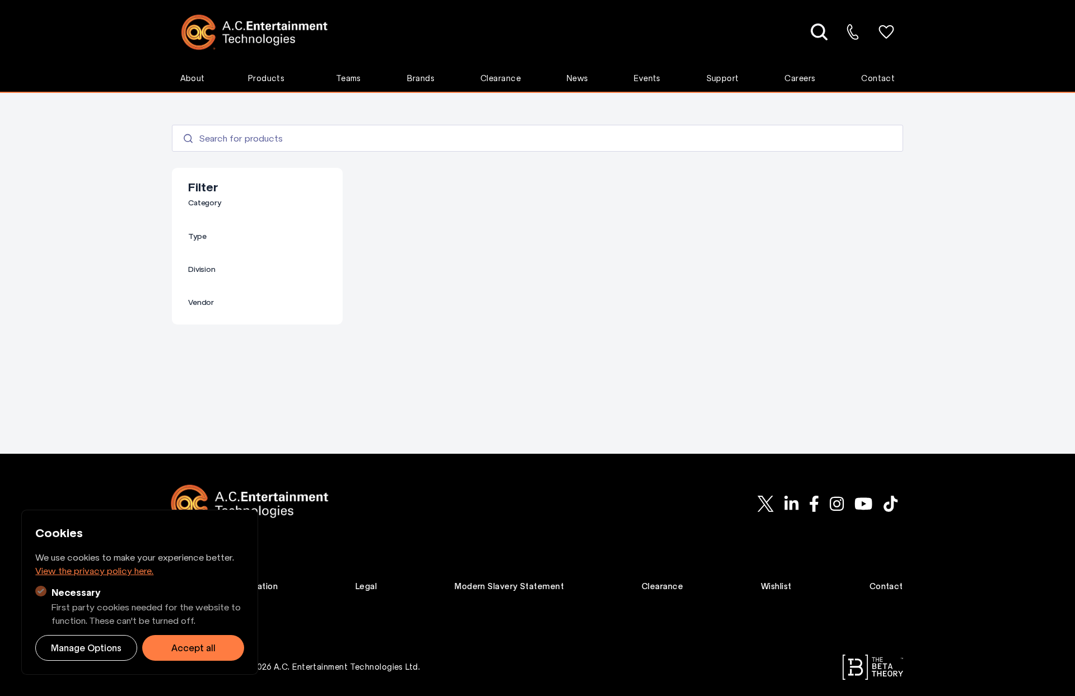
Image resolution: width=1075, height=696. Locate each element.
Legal (366, 586)
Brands (421, 78)
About (192, 78)
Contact (878, 78)
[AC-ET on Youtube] (863, 503)
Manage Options (86, 647)
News (577, 78)
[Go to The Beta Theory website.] (873, 667)
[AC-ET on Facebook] (813, 503)
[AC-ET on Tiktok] (890, 503)
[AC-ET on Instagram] (836, 503)
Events (647, 78)
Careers (799, 78)
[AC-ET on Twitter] (765, 503)
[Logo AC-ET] (263, 32)
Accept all (193, 647)
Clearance (500, 78)
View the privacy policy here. (94, 570)
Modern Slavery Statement (509, 586)
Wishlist (776, 586)
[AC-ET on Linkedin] (791, 503)
